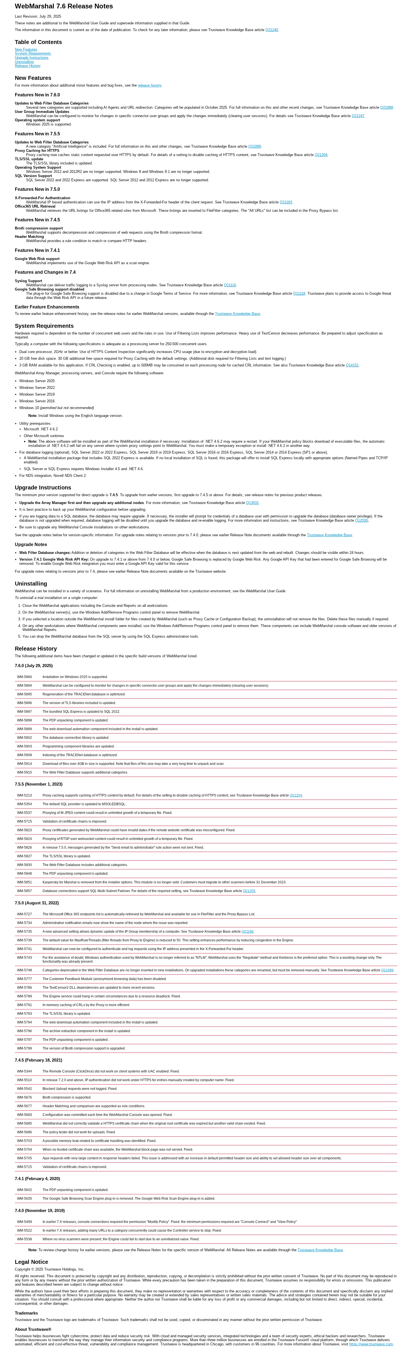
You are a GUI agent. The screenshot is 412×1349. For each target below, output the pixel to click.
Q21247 (358, 116)
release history (149, 85)
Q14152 (352, 365)
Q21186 (248, 932)
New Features (26, 49)
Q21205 (249, 891)
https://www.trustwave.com (371, 1344)
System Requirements (33, 53)
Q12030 (361, 520)
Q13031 (252, 503)
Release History (28, 66)
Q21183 (286, 202)
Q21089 (386, 107)
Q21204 (321, 155)
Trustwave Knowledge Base (237, 314)
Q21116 (230, 285)
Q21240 (271, 30)
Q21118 (299, 293)
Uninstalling (24, 62)
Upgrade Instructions (31, 57)
